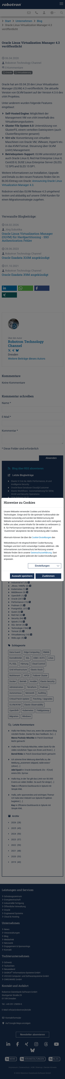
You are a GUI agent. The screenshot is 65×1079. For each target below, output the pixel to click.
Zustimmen (48, 576)
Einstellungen (42, 565)
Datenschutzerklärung (41, 552)
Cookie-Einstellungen (41, 537)
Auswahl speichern (22, 576)
